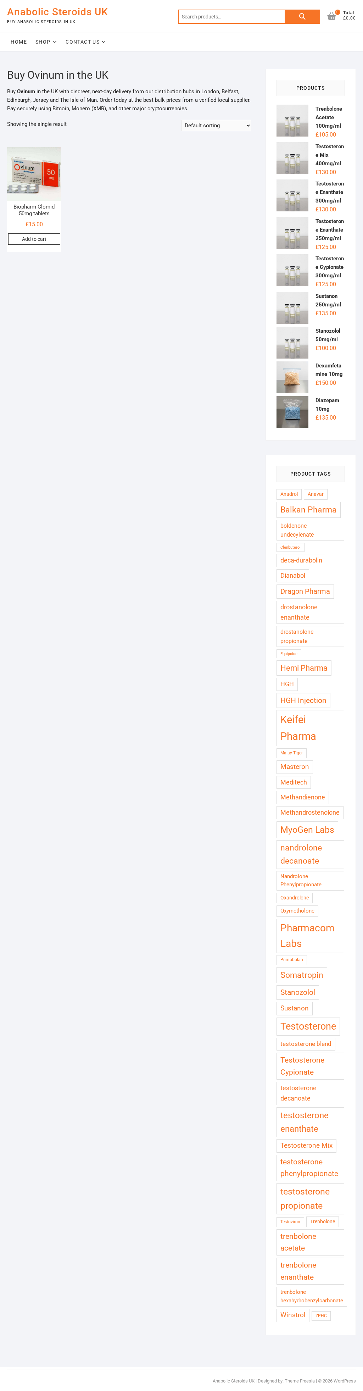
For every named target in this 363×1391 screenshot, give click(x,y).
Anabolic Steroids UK (57, 12)
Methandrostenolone (310, 812)
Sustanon (294, 1008)
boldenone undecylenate (297, 530)
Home (19, 42)
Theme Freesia (300, 1381)
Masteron (294, 767)
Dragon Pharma (305, 591)
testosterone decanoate (298, 1093)
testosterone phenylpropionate (309, 1168)
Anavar (316, 494)
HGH (287, 684)
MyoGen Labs (307, 830)
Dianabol (292, 575)
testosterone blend (305, 1043)
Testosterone (308, 1026)
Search (302, 17)
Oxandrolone (294, 897)
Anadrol (289, 494)
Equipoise (288, 654)
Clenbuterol (290, 547)
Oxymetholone (297, 911)
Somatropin (301, 975)
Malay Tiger (291, 752)
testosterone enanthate (304, 1122)
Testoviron (290, 1221)
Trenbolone (322, 1221)
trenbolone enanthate (298, 1270)
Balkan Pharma (308, 510)
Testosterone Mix (306, 1145)
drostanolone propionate (296, 636)
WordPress (345, 1381)
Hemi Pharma (304, 668)
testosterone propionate (305, 1198)
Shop (43, 42)
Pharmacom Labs (307, 935)
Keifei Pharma (298, 728)
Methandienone (302, 797)
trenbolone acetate (298, 1242)
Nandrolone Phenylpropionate (301, 880)
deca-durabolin (301, 560)
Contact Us (83, 42)
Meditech (293, 782)
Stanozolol (297, 992)
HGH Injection (303, 700)
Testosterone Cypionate (302, 1065)
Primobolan (291, 959)
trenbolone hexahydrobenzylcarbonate (311, 1296)
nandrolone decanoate (301, 854)
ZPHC (321, 1315)
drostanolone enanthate (299, 612)
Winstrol (293, 1315)
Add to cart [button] (34, 239)
